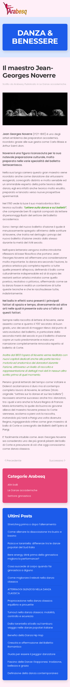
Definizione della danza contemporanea (33, 673)
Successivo (56, 460)
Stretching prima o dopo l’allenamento (32, 524)
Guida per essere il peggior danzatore (31, 654)
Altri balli (13, 484)
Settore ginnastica (19, 496)
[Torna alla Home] (15, 8)
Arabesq (18, 84)
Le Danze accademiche (52, 84)
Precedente (14, 460)
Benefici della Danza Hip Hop (25, 635)
